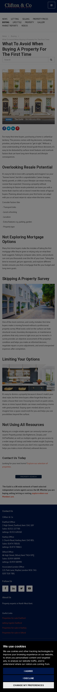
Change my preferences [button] (28, 685)
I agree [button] (28, 671)
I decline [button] (28, 678)
